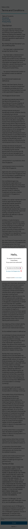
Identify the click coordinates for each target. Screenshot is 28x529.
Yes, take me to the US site (13, 268)
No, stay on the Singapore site (13, 271)
